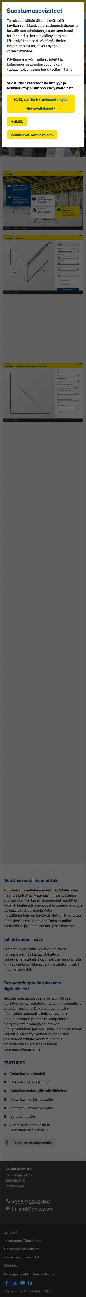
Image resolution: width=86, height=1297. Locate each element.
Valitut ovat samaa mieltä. (32, 134)
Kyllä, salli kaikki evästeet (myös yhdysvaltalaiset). (40, 104)
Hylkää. (17, 121)
